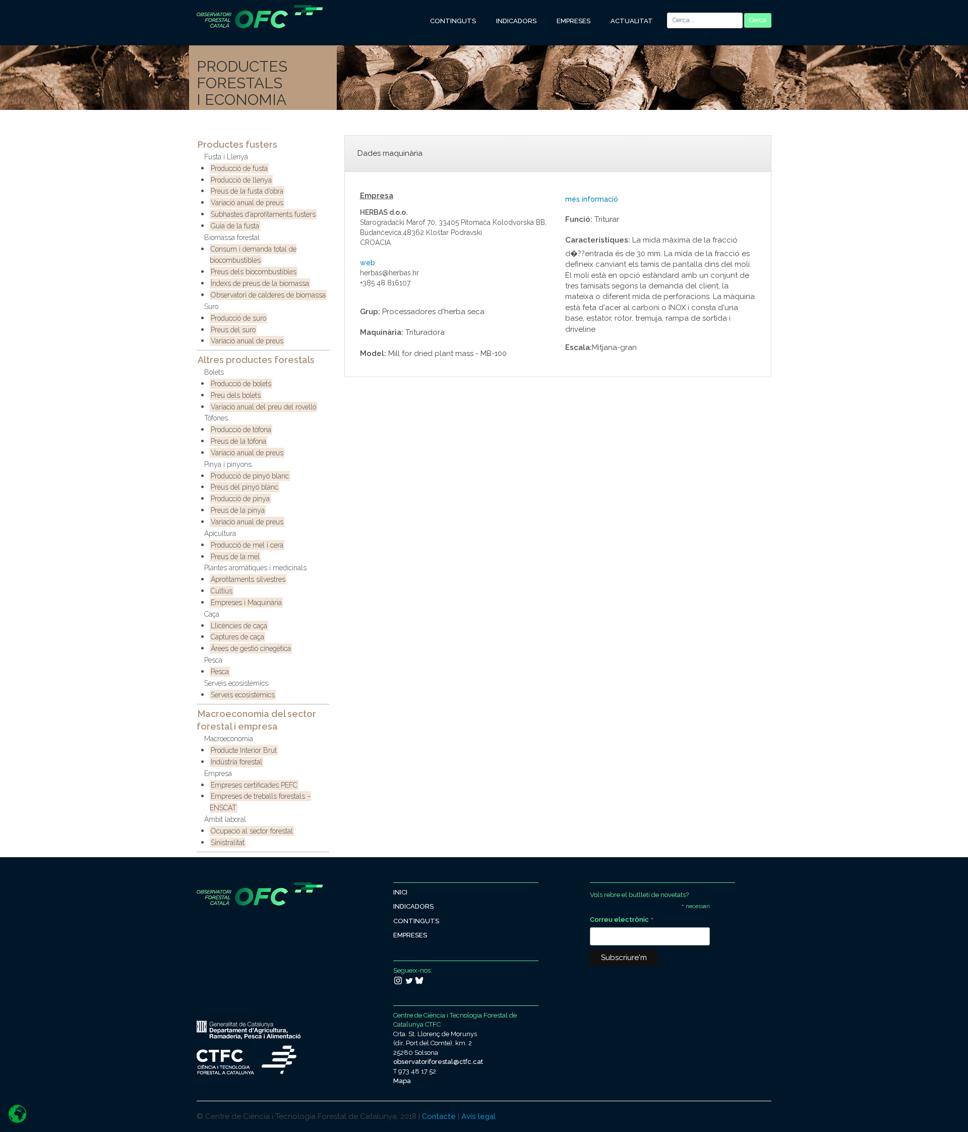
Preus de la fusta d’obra (247, 191)
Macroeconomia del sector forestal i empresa (256, 720)
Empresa (218, 773)
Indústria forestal (236, 762)
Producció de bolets (241, 384)
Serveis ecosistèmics (236, 683)
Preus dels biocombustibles (253, 272)
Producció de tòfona (241, 430)
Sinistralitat (228, 843)
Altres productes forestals (256, 359)
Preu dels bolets (236, 395)
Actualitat (632, 21)
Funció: (578, 219)
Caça (211, 614)
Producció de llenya (241, 180)
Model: (373, 353)
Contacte (439, 1116)
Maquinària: (381, 332)
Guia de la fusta (235, 226)
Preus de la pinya (238, 510)
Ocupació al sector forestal (252, 831)
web (367, 263)
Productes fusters (237, 144)
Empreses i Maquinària (246, 603)
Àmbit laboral (225, 819)
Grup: (370, 311)
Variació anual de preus (247, 203)
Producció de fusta (239, 168)
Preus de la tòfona (238, 441)
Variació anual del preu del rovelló (263, 407)
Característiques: (597, 240)
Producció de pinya (240, 499)
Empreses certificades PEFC (254, 785)
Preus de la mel (235, 557)
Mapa (402, 1081)
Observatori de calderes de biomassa (268, 295)
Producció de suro (238, 318)
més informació (591, 199)
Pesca (213, 660)
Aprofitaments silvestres (248, 579)
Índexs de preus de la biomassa (260, 283)
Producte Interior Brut (244, 750)
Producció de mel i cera (247, 545)
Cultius (221, 591)
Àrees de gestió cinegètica (251, 648)
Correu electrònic (622, 920)
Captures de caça (237, 637)
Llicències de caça (239, 626)
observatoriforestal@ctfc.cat (438, 1061)
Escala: (578, 347)
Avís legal (478, 1116)
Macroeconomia (228, 739)
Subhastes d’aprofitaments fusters (263, 214)
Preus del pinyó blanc (244, 487)
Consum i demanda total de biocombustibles (253, 255)
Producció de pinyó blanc (250, 476)
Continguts (453, 21)
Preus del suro (233, 330)
